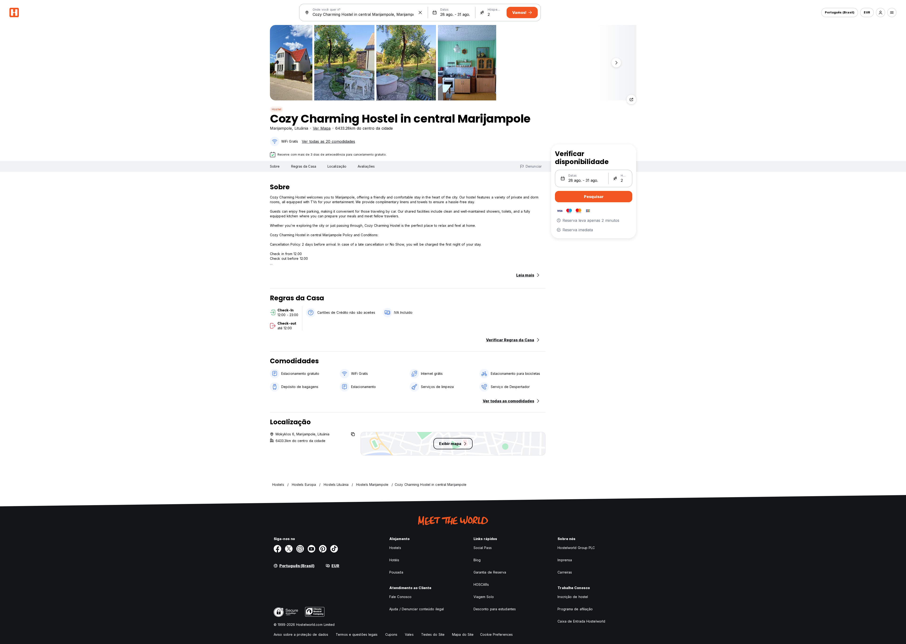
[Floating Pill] (616, 62)
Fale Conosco (400, 597)
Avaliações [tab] (366, 166)
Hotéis (394, 560)
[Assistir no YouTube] (311, 549)
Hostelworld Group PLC (576, 548)
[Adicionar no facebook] (277, 549)
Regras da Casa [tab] (303, 166)
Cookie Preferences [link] (496, 634)
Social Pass (483, 548)
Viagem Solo (484, 597)
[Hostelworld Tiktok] (334, 549)
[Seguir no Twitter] (289, 549)
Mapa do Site (463, 634)
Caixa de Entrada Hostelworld (581, 621)
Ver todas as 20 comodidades (328, 141)
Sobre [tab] (275, 166)
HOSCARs (481, 584)
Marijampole (281, 128)
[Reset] (420, 12)
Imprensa (565, 560)
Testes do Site (433, 634)
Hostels (395, 548)
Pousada (396, 572)
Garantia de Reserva (490, 572)
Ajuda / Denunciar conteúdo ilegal (416, 609)
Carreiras (565, 572)
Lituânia (301, 128)
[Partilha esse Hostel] (631, 99)
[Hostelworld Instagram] (300, 549)
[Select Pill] (880, 12)
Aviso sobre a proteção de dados (301, 634)
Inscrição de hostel (573, 597)
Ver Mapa (322, 128)
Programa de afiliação (575, 609)
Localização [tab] (336, 166)
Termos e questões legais (357, 634)
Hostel (276, 109)
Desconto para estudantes (495, 609)
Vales (409, 634)
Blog (477, 560)
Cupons (391, 634)
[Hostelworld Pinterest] (323, 549)
